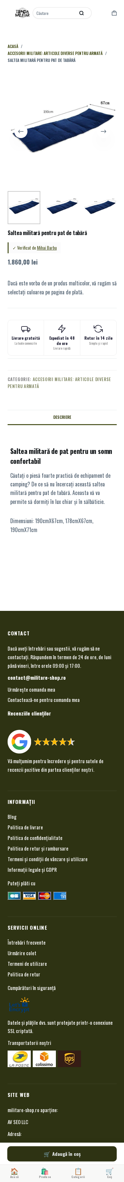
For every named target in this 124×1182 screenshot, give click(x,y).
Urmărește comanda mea (31, 689)
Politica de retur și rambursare (38, 848)
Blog (12, 816)
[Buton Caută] (81, 13)
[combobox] (54, 13)
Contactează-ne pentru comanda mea (44, 699)
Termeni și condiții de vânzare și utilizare (48, 858)
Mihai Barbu (47, 247)
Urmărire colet (22, 953)
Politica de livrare (25, 827)
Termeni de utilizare (27, 963)
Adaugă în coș (66, 1153)
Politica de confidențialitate (35, 837)
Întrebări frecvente (27, 942)
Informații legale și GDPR (32, 869)
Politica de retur (24, 974)
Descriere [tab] (62, 417)
